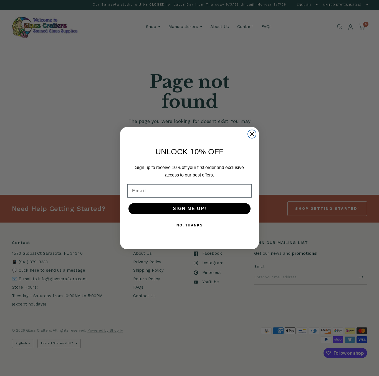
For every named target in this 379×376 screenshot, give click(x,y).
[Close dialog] (252, 134)
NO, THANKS (189, 225)
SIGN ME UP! (189, 208)
